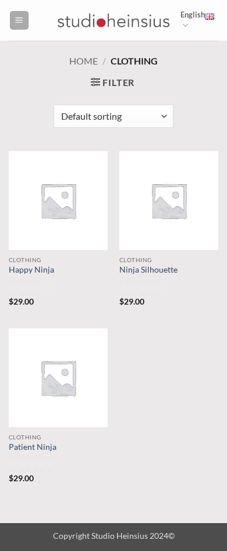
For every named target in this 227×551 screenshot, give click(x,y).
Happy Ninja (31, 269)
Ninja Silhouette (148, 269)
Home (83, 60)
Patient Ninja (32, 447)
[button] (19, 20)
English (192, 14)
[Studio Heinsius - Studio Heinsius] (113, 20)
